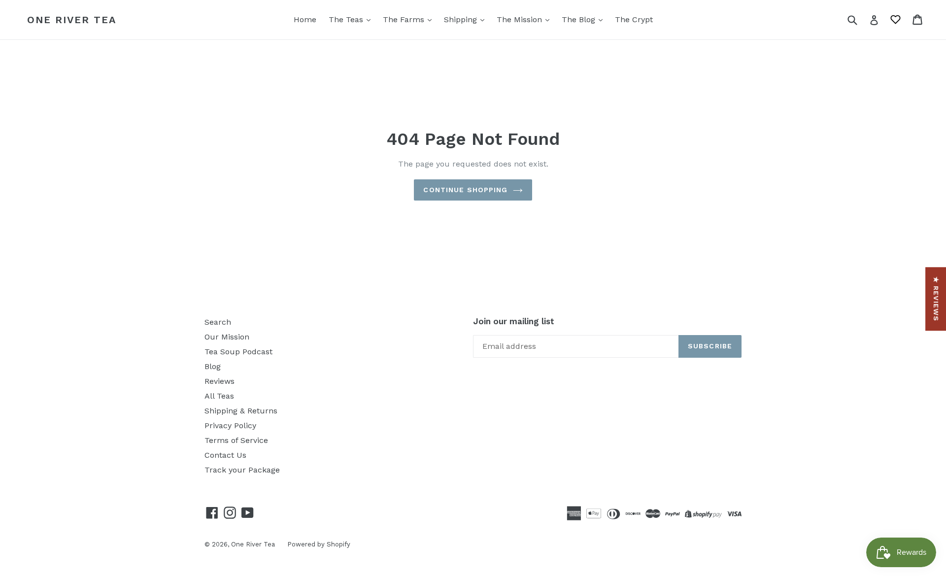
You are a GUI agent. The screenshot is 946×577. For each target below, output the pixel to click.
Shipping (461, 19)
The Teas (347, 19)
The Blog (580, 19)
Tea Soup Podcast (238, 351)
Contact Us (225, 455)
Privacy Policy (230, 425)
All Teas (219, 396)
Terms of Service (236, 440)
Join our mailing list (513, 321)
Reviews (219, 381)
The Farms (405, 19)
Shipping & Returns (240, 410)
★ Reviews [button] (936, 298)
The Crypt (634, 19)
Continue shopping (465, 190)
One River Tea (71, 20)
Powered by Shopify (318, 544)
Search (217, 322)
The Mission (520, 19)
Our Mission (226, 336)
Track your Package (242, 470)
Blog (212, 366)
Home (305, 19)
